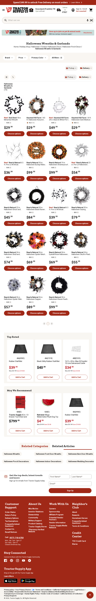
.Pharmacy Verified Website (36, 531)
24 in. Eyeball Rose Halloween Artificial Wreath (58, 253)
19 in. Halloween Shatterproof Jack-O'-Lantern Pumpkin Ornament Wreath (59, 164)
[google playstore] (28, 581)
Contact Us (9, 529)
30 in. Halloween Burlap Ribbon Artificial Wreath (36, 164)
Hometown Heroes (80, 518)
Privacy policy (9, 590)
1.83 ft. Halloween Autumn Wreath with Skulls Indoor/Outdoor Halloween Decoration (35, 119)
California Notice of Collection (71, 594)
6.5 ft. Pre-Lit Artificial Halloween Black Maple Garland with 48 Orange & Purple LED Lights (59, 208)
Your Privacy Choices (23, 590)
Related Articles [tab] (63, 446)
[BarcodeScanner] (91, 20)
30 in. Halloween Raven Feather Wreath (59, 298)
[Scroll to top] (90, 595)
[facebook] (5, 560)
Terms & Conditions (80, 526)
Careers (52, 509)
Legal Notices (79, 590)
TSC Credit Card (79, 541)
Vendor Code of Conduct (50, 594)
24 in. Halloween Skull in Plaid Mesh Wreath (81, 253)
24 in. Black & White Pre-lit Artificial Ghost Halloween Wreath (59, 119)
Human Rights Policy (32, 594)
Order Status (10, 512)
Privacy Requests (10, 596)
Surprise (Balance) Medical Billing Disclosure (58, 592)
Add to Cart (20, 377)
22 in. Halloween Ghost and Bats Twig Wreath (12, 208)
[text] (48, 49)
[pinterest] (11, 560)
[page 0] (44, 323)
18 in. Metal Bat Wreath (12, 119)
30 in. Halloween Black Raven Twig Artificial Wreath (35, 208)
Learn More (75, 2)
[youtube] (23, 560)
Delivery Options (12, 518)
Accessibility (8, 592)
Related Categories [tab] (35, 446)
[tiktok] (29, 560)
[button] (81, 2)
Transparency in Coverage (13, 594)
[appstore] (11, 581)
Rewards (75, 515)
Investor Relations (36, 512)
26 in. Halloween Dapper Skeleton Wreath (34, 298)
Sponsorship (54, 512)
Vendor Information (57, 523)
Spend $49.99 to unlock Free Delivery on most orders (40, 2)
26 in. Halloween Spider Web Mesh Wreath (13, 298)
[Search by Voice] (87, 20)
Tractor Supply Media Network (58, 527)
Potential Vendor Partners (56, 519)
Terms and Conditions (43, 590)
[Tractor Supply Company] (17, 10)
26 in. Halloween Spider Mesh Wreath (35, 253)
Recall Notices (11, 532)
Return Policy (10, 515)
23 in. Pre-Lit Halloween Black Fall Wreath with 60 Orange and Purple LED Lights (81, 164)
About (74, 512)
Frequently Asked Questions (12, 525)
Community (33, 518)
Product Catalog (35, 524)
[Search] (5, 20)
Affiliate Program (56, 515)
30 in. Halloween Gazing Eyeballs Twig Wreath (80, 208)
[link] (16, 47)
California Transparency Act (63, 590)
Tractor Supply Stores (37, 527)
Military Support (35, 521)
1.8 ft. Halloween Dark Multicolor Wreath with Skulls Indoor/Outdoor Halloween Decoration (82, 119)
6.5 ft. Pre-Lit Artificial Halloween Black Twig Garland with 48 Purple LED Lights (13, 164)
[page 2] (52, 323)
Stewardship (33, 515)
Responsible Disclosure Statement (27, 592)
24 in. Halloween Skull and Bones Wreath (12, 253)
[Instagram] (17, 560)
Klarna (75, 544)
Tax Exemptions (11, 521)
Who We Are (33, 509)
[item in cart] (91, 10)
